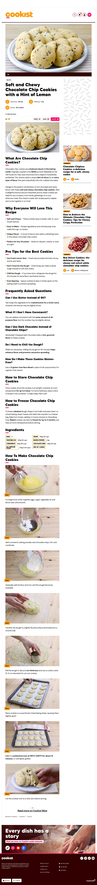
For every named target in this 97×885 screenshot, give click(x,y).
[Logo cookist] (19, 15)
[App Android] (17, 880)
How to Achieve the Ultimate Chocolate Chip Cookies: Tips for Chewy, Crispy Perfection (77, 218)
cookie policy (44, 866)
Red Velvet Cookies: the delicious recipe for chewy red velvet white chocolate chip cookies (76, 261)
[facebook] (23, 848)
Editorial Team (11, 114)
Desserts (22, 816)
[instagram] (13, 848)
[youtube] (18, 848)
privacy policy (44, 863)
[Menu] (89, 15)
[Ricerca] (75, 15)
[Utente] (84, 15)
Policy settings (44, 872)
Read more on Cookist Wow (32, 810)
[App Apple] (6, 880)
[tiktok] (7, 848)
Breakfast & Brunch (11, 816)
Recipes (29, 816)
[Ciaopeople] (90, 880)
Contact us (43, 869)
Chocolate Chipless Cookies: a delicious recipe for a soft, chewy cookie (76, 170)
